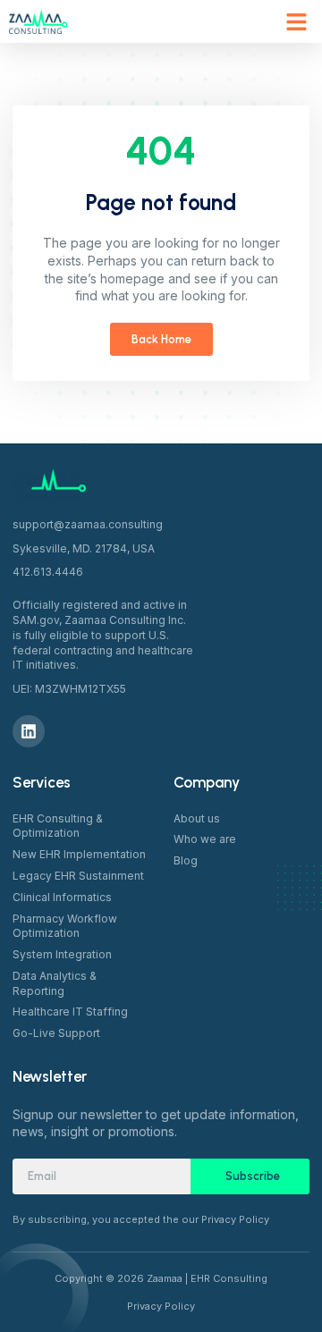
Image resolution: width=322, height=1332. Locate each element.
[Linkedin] (29, 731)
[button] (297, 21)
